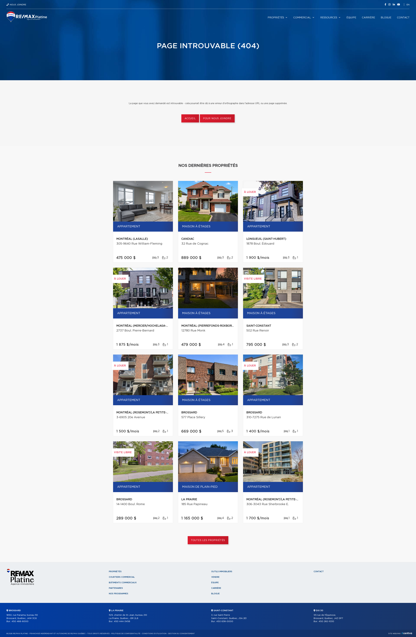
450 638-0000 (224, 621)
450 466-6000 (20, 621)
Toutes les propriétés (208, 540)
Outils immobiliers (221, 572)
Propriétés (276, 17)
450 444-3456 (122, 621)
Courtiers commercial (122, 577)
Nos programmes (118, 594)
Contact (403, 17)
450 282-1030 (326, 621)
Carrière (368, 17)
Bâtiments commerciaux (123, 583)
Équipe (351, 17)
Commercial (302, 17)
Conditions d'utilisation (154, 633)
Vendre (215, 577)
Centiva (407, 633)
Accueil (190, 118)
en (408, 5)
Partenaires (116, 588)
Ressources (328, 17)
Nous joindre (18, 5)
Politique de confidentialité (125, 633)
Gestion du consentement (181, 633)
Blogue (386, 17)
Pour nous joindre (217, 118)
